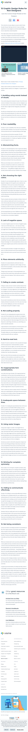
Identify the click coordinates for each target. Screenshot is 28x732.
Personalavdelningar (18, 646)
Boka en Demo (17, 658)
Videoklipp (3, 656)
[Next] (27, 67)
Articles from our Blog (12, 598)
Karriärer (16, 669)
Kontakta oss (3, 689)
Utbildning (16, 653)
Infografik (3, 643)
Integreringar (4, 681)
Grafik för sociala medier (6, 651)
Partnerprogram (17, 681)
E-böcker (3, 671)
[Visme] (6, 2)
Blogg (2, 664)
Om (15, 664)
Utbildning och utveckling (19, 648)
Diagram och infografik (6, 653)
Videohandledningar (5, 669)
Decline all (12, 729)
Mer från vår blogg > (5, 715)
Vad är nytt (16, 673)
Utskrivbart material (5, 646)
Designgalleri (4, 678)
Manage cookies (20, 729)
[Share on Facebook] (14, 20)
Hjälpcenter (3, 686)
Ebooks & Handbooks (12, 608)
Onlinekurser (4, 673)
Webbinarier (3, 666)
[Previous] (1, 67)
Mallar (2, 676)
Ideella (15, 651)
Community (16, 678)
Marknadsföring (17, 641)
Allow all (6, 729)
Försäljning (16, 643)
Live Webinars (10, 620)
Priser (15, 666)
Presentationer (4, 641)
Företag (15, 656)
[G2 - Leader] (17, 717)
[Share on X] (10, 20)
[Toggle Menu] (25, 2)
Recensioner (16, 676)
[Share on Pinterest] (17, 20)
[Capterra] (12, 717)
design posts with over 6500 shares (12, 43)
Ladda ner (16, 671)
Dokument (3, 648)
